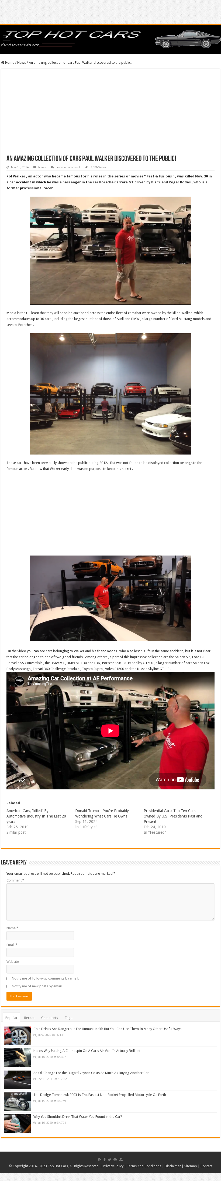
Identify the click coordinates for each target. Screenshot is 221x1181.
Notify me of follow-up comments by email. (45, 978)
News (21, 62)
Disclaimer (173, 1166)
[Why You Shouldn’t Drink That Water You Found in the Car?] (17, 1123)
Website (12, 962)
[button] (110, 251)
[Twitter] (109, 1159)
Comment (15, 880)
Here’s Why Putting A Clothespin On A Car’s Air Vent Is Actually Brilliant (86, 1051)
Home (9, 62)
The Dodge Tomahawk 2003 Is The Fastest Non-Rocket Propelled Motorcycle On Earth (99, 1095)
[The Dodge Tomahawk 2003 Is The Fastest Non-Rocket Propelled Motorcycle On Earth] (17, 1101)
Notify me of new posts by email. (37, 986)
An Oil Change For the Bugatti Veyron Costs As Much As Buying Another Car (91, 1073)
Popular (11, 1018)
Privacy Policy (113, 1166)
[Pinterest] (115, 1159)
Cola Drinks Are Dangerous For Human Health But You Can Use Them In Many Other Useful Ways (107, 1029)
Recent (29, 1018)
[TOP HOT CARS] (110, 38)
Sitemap (190, 1166)
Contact (206, 1166)
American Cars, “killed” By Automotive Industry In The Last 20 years (36, 816)
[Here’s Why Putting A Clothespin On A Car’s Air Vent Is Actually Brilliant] (17, 1057)
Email (11, 945)
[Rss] (100, 1159)
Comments (49, 1018)
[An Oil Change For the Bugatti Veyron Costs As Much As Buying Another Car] (17, 1080)
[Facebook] (104, 1159)
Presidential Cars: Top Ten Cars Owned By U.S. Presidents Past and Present (173, 816)
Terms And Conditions (144, 1166)
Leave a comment (68, 167)
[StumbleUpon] (120, 1159)
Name (12, 928)
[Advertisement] (110, 115)
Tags (68, 1018)
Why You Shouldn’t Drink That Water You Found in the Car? (77, 1117)
